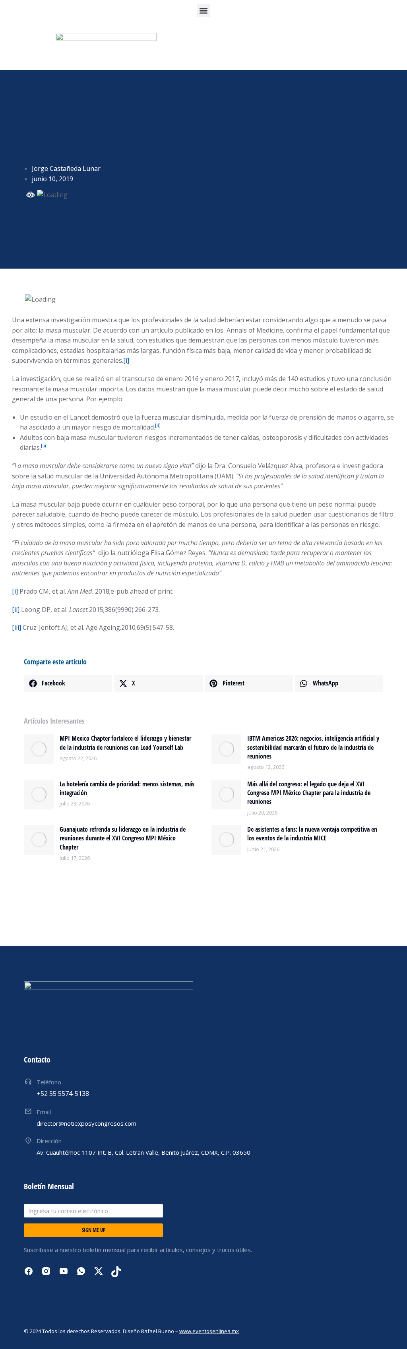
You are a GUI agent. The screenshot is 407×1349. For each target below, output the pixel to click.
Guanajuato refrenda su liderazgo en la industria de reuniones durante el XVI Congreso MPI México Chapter (123, 838)
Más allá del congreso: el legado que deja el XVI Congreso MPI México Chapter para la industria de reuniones (308, 793)
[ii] (15, 609)
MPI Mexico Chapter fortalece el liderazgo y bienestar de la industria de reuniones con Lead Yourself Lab (125, 742)
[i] (126, 360)
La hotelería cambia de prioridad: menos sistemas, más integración (127, 788)
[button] (203, 10)
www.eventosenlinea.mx (209, 1331)
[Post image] (39, 749)
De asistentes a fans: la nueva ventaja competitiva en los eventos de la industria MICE (312, 833)
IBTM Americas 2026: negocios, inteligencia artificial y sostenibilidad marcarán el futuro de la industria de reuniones (313, 747)
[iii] (16, 627)
